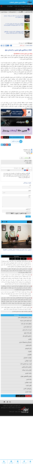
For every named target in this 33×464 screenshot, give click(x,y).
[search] (2, 6)
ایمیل (29, 190)
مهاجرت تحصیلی (27, 358)
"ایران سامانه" (11, 411)
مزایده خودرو (28, 373)
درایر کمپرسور (28, 348)
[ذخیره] (6, 45)
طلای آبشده (28, 385)
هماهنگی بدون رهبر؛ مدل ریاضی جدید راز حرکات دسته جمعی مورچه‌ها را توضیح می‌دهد (14, 24)
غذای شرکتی (28, 345)
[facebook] (4, 145)
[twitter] (2, 145)
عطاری (29, 339)
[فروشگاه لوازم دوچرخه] (16, 121)
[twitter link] (4, 402)
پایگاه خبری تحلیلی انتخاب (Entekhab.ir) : (22, 53)
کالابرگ (29, 351)
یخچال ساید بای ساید (26, 324)
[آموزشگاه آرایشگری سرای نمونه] (16, 131)
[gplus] (7, 145)
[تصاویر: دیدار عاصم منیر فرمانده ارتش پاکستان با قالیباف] (16, 236)
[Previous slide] (6, 221)
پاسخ (9, 170)
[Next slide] (2, 221)
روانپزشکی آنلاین (27, 389)
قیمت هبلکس (28, 361)
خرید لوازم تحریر (27, 327)
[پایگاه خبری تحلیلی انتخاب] (29, 2)
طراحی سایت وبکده (26, 370)
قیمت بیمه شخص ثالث (25, 364)
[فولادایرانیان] (16, 113)
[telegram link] (7, 402)
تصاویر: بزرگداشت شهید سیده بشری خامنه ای (21, 311)
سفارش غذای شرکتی (26, 367)
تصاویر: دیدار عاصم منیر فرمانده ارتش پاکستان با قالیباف (17, 250)
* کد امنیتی (28, 209)
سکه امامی (28, 379)
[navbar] (31, 6)
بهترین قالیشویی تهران (26, 376)
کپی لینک (28, 137)
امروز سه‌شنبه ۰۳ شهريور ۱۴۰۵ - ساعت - (22, 6)
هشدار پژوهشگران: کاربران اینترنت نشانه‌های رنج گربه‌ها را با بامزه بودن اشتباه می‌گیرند (14, 32)
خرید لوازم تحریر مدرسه (25, 320)
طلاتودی (29, 355)
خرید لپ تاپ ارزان (27, 330)
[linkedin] (9, 145)
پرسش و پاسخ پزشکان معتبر (24, 317)
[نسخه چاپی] (1, 45)
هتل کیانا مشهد (27, 333)
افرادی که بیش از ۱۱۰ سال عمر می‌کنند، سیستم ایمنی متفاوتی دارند (14, 16)
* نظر (30, 196)
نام (30, 185)
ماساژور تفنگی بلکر (27, 336)
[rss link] (10, 402)
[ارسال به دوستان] (3, 45)
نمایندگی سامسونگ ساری (25, 342)
